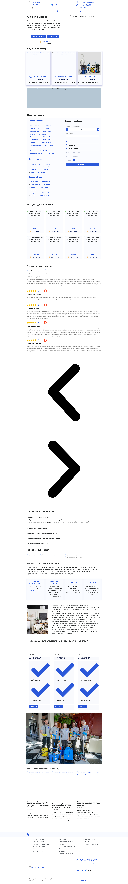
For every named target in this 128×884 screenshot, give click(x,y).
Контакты (94, 11)
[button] (60, 5)
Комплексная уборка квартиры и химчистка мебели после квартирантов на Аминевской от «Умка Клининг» (38, 804)
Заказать (33, 706)
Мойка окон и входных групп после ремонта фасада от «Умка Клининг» (88, 803)
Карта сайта (82, 880)
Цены (81, 11)
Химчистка (66, 11)
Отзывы (87, 11)
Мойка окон (74, 11)
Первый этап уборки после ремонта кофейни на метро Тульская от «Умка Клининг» (62, 805)
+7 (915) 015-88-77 (35, 590)
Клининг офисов (56, 11)
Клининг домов (45, 11)
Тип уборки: (69, 133)
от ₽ (81, 165)
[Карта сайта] (77, 880)
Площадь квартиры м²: (73, 126)
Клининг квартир (35, 11)
